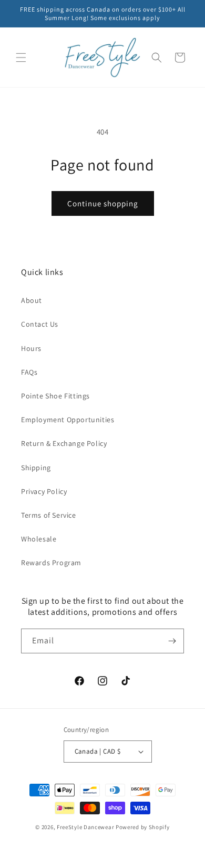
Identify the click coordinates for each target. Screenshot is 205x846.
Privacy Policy (44, 491)
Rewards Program (51, 562)
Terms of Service (48, 515)
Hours (31, 348)
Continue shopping (102, 203)
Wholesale (38, 539)
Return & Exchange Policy (64, 443)
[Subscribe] (171, 641)
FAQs (29, 372)
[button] (21, 57)
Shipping (36, 467)
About (31, 300)
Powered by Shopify (143, 827)
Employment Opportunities (67, 419)
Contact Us (39, 324)
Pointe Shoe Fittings (55, 396)
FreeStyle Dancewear (85, 827)
